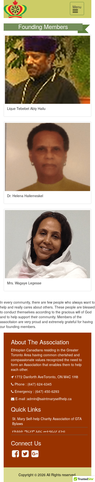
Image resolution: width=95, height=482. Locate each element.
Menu (78, 9)
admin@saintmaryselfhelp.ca (49, 398)
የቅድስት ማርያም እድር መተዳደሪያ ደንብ (38, 431)
